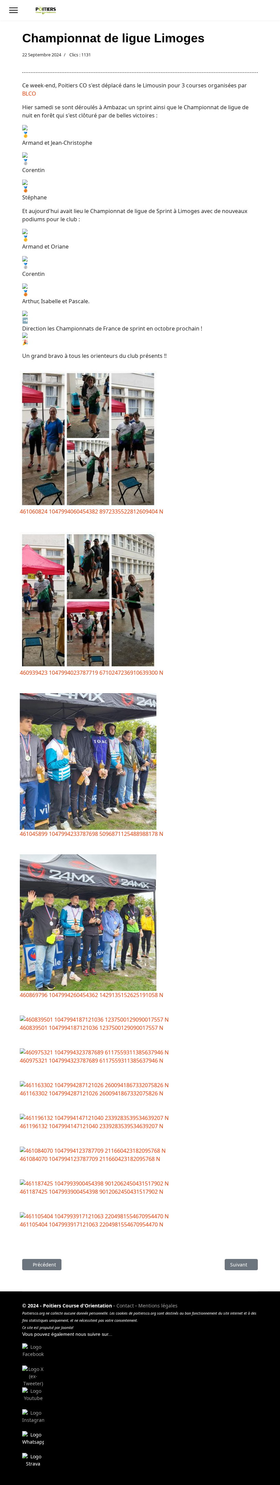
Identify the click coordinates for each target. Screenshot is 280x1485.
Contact (125, 1305)
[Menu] (13, 10)
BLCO (29, 93)
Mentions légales (158, 1305)
